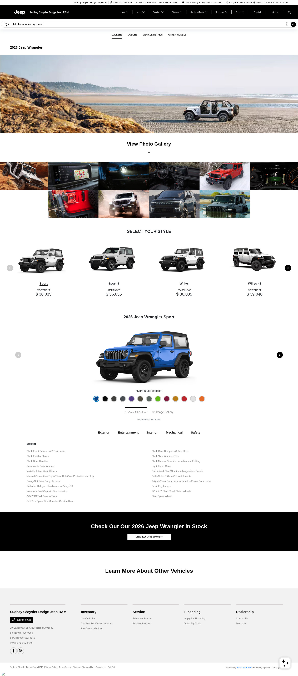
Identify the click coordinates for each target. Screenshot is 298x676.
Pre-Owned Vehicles (92, 628)
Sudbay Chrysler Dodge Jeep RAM (26, 667)
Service (139, 612)
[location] (183, 2)
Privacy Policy (50, 667)
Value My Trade (192, 623)
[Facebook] (13, 650)
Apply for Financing (194, 618)
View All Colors (137, 412)
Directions (241, 623)
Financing (192, 612)
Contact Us (23, 619)
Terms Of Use (65, 667)
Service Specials (142, 623)
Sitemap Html (88, 667)
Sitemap (77, 667)
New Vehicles (88, 618)
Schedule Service (142, 618)
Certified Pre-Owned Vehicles (97, 623)
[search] (289, 13)
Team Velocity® (244, 667)
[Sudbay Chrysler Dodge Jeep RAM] (39, 11)
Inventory (88, 612)
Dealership (245, 612)
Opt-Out (111, 667)
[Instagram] (20, 650)
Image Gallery (164, 412)
